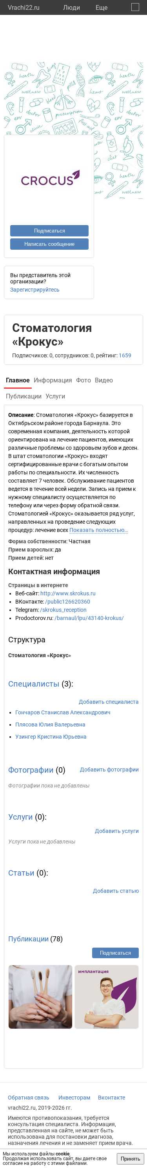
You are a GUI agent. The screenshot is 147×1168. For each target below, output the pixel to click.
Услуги (20, 817)
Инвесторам (74, 1097)
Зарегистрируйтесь (35, 290)
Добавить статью (116, 891)
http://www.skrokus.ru (68, 593)
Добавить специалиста (109, 702)
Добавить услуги (117, 831)
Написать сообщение (49, 244)
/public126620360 (67, 601)
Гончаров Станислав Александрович (63, 712)
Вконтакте (111, 1097)
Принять (130, 1159)
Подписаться (49, 231)
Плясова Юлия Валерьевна (50, 724)
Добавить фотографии (109, 769)
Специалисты (34, 684)
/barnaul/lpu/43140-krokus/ (89, 618)
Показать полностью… (98, 530)
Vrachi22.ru (24, 7)
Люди (71, 7)
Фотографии (31, 770)
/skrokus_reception (63, 610)
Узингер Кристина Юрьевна (51, 737)
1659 (125, 355)
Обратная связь (28, 1097)
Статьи (21, 873)
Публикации (28, 939)
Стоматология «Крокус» (39, 655)
